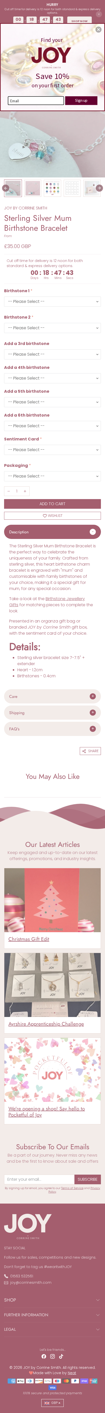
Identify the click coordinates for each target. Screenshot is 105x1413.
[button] (98, 29)
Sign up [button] (81, 100)
